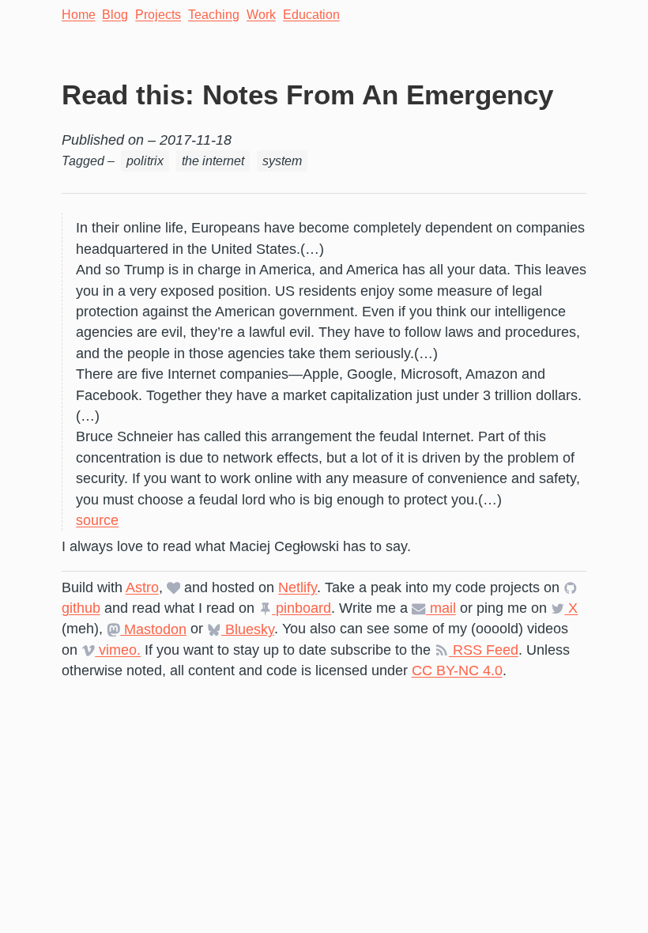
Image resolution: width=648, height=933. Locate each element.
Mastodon (153, 628)
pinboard (301, 608)
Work (261, 14)
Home (79, 14)
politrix (145, 161)
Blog (115, 14)
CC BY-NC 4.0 (457, 670)
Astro (142, 587)
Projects (158, 14)
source (97, 520)
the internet (213, 161)
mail (441, 608)
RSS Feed (483, 650)
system (282, 161)
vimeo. (118, 650)
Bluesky (247, 628)
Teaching (213, 14)
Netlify (297, 587)
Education (311, 14)
